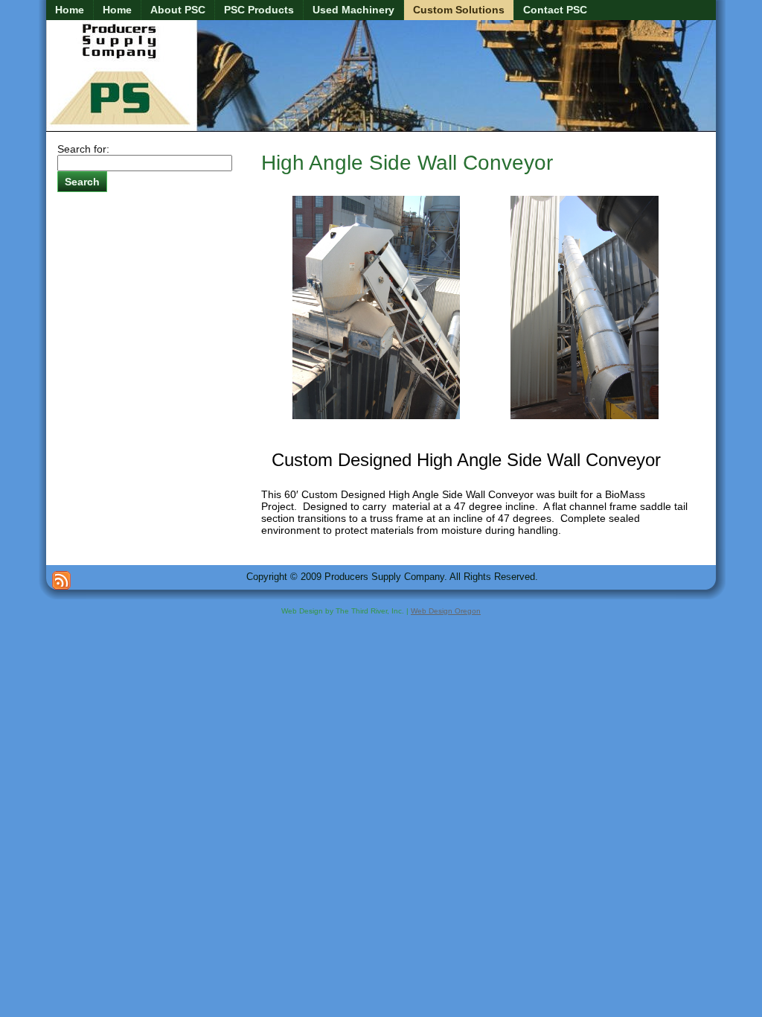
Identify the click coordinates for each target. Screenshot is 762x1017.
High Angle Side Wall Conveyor (407, 162)
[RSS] (61, 580)
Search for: (83, 149)
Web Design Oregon (446, 611)
